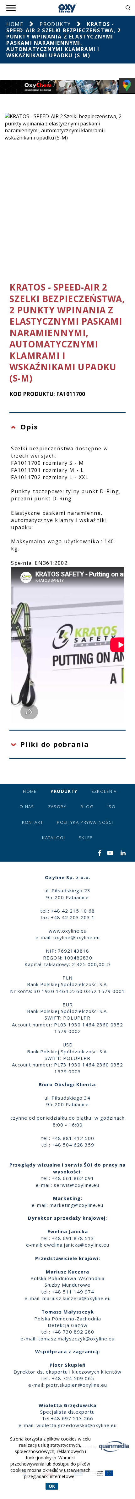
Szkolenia (104, 791)
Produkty (55, 24)
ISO (111, 806)
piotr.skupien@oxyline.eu (76, 1385)
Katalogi (53, 837)
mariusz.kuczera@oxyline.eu (76, 1298)
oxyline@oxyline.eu (76, 937)
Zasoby (57, 806)
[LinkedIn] (123, 853)
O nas (26, 806)
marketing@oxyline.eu (76, 1205)
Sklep (86, 837)
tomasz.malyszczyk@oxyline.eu (76, 1338)
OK (52, 1486)
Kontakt (32, 822)
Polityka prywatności (85, 822)
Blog (87, 806)
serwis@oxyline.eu (76, 1185)
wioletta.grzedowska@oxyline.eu (76, 1425)
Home (14, 24)
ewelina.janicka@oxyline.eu (76, 1245)
